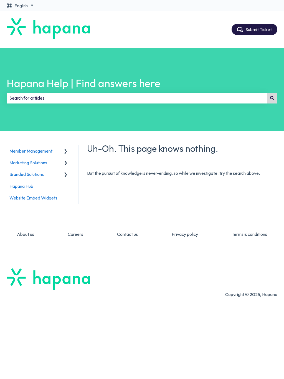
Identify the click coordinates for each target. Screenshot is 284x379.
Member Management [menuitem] (30, 151)
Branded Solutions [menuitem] (26, 174)
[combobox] (137, 98)
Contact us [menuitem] (127, 234)
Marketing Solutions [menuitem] (28, 162)
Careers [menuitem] (75, 234)
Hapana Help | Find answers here (83, 83)
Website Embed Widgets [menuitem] (33, 198)
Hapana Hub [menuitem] (21, 186)
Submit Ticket (258, 29)
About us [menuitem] (25, 234)
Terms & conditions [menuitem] (249, 234)
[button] (65, 151)
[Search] (272, 98)
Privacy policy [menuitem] (185, 234)
